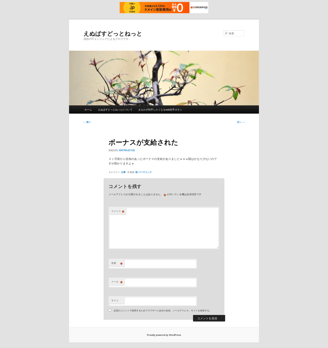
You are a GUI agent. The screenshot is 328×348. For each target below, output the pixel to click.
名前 (117, 263)
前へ (87, 122)
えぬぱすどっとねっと (113, 33)
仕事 (123, 172)
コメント (117, 211)
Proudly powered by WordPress (164, 335)
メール (117, 282)
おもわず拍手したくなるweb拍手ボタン (160, 109)
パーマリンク (145, 172)
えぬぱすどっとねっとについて (115, 109)
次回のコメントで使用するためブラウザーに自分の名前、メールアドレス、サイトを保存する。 (162, 310)
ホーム (88, 109)
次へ (240, 122)
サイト (115, 300)
